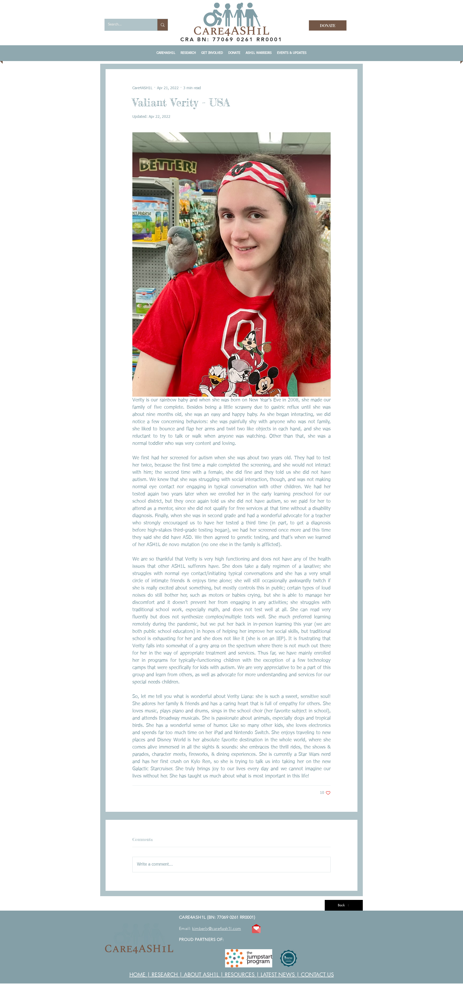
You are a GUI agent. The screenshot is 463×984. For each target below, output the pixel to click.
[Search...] (162, 25)
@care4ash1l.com (224, 928)
